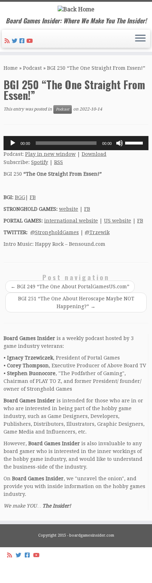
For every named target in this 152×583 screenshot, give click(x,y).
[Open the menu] (140, 39)
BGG (20, 197)
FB (33, 197)
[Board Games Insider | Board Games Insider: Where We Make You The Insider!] (76, 9)
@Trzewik (97, 232)
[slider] (135, 142)
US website (117, 220)
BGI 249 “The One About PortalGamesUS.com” (70, 286)
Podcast (32, 68)
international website (71, 220)
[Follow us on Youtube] (31, 41)
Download (94, 154)
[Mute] (119, 143)
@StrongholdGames (54, 232)
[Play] (12, 143)
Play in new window (50, 154)
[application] (76, 143)
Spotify (39, 162)
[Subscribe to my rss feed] (8, 41)
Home (11, 68)
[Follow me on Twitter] (15, 41)
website (68, 209)
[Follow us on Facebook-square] (23, 41)
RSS (58, 162)
